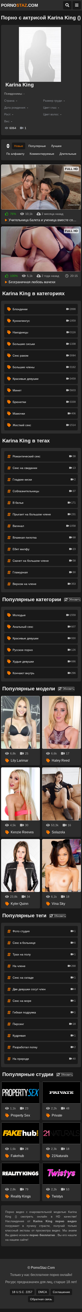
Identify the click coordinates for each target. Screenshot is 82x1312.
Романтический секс (44, 456)
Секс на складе (44, 977)
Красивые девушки (44, 378)
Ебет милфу (44, 549)
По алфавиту (15, 153)
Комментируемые (42, 153)
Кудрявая (44, 1035)
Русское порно (44, 650)
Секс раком (44, 355)
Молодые (44, 615)
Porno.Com (19, 5)
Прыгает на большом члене (44, 514)
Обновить (74, 599)
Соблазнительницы (44, 491)
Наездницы (44, 332)
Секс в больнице (44, 942)
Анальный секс (44, 626)
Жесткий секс (44, 425)
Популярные (37, 146)
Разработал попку (44, 1047)
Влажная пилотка (44, 537)
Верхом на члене (44, 584)
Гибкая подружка (44, 1012)
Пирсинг (44, 1024)
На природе (44, 1058)
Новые (18, 146)
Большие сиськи (44, 344)
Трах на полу (44, 954)
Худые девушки (44, 661)
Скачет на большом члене (44, 560)
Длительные (68, 153)
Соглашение (61, 1292)
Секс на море (44, 1000)
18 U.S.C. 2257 (22, 1292)
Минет (44, 390)
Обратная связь (41, 1299)
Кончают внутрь (44, 673)
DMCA (42, 1292)
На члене (44, 966)
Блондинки (44, 309)
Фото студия (44, 931)
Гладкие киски (44, 479)
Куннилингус (44, 320)
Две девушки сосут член (44, 989)
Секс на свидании (44, 468)
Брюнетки (44, 402)
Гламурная (44, 572)
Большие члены (44, 367)
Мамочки (44, 413)
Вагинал (44, 526)
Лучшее (56, 146)
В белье (44, 502)
